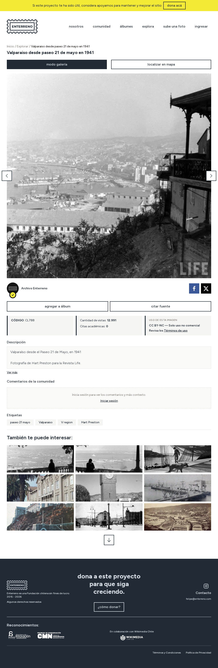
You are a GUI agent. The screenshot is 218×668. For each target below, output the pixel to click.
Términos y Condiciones (166, 652)
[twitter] (206, 288)
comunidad (101, 26)
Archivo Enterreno (34, 288)
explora (148, 26)
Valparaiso (46, 422)
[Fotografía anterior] (7, 176)
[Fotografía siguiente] (211, 176)
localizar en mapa (161, 64)
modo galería (56, 64)
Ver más (12, 372)
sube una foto (174, 26)
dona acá (174, 5)
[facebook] (194, 288)
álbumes (126, 26)
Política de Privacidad (198, 652)
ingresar (201, 26)
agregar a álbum (57, 306)
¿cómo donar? (109, 607)
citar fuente (160, 306)
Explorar (22, 46)
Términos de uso (176, 330)
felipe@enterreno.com (198, 598)
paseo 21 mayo (20, 422)
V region (67, 422)
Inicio (10, 46)
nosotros (76, 26)
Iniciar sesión (109, 401)
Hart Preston (90, 422)
